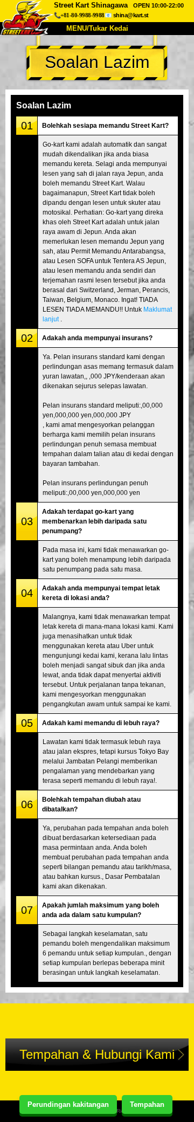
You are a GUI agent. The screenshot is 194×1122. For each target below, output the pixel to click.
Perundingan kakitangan (68, 1104)
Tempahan (147, 1104)
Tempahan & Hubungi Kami (97, 1054)
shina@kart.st (131, 15)
